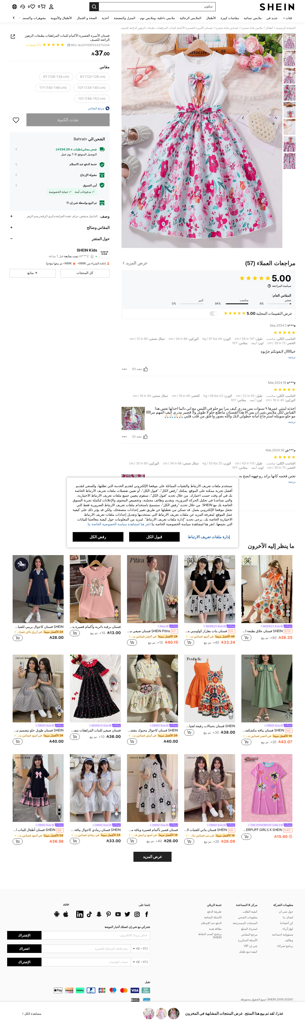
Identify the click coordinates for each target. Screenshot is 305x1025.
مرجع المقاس (249, 934)
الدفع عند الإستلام (211, 923)
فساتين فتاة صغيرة (226, 28)
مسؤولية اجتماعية (282, 934)
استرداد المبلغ (249, 928)
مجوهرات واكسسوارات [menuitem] (30, 18)
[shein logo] (277, 6)
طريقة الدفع (214, 911)
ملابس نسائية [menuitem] (253, 18)
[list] (112, 914)
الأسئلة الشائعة (213, 917)
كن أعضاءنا (286, 923)
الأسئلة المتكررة (247, 940)
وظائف (289, 940)
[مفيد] (145, 369)
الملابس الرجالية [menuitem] (190, 18)
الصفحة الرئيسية (285, 28)
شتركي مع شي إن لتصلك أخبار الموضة (127, 927)
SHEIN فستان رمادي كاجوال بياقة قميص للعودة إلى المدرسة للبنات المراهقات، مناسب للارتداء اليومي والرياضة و (95, 830)
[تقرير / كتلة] (124, 369)
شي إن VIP (250, 946)
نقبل (147, 982)
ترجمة (291, 357)
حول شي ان (286, 911)
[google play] (56, 916)
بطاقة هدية (215, 928)
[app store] (65, 916)
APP (66, 905)
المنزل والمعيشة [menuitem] (124, 18)
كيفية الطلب (250, 911)
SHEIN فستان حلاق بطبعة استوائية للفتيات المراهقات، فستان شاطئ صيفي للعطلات (266, 631)
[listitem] (266, 600)
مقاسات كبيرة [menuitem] (230, 18)
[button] (22, 7)
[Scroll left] (19, 18)
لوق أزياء (288, 928)
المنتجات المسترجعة (245, 923)
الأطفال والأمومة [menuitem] (61, 18)
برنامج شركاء (285, 946)
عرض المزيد (152, 857)
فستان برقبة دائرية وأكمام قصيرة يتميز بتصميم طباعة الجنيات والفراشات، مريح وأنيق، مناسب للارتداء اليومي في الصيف (95, 627)
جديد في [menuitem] (272, 18)
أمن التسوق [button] (90, 185)
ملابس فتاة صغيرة (252, 28)
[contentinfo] (78, 990)
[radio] (93, 77)
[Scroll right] (13, 18)
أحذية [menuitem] (105, 18)
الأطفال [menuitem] (211, 18)
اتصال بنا (288, 917)
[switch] (213, 313)
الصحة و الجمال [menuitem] (87, 18)
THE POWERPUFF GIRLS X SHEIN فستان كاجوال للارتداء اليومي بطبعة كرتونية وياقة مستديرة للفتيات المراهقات (266, 830)
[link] (42, 6)
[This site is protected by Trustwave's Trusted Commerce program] (146, 999)
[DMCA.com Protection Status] (135, 999)
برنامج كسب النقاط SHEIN (210, 935)
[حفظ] (16, 119)
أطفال (269, 28)
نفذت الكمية (68, 119)
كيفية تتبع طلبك (248, 951)
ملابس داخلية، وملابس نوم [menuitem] (157, 18)
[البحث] (94, 6)
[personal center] (51, 7)
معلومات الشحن (247, 917)
